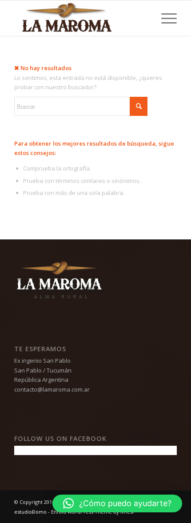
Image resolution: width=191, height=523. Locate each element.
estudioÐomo (30, 511)
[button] (117, 503)
